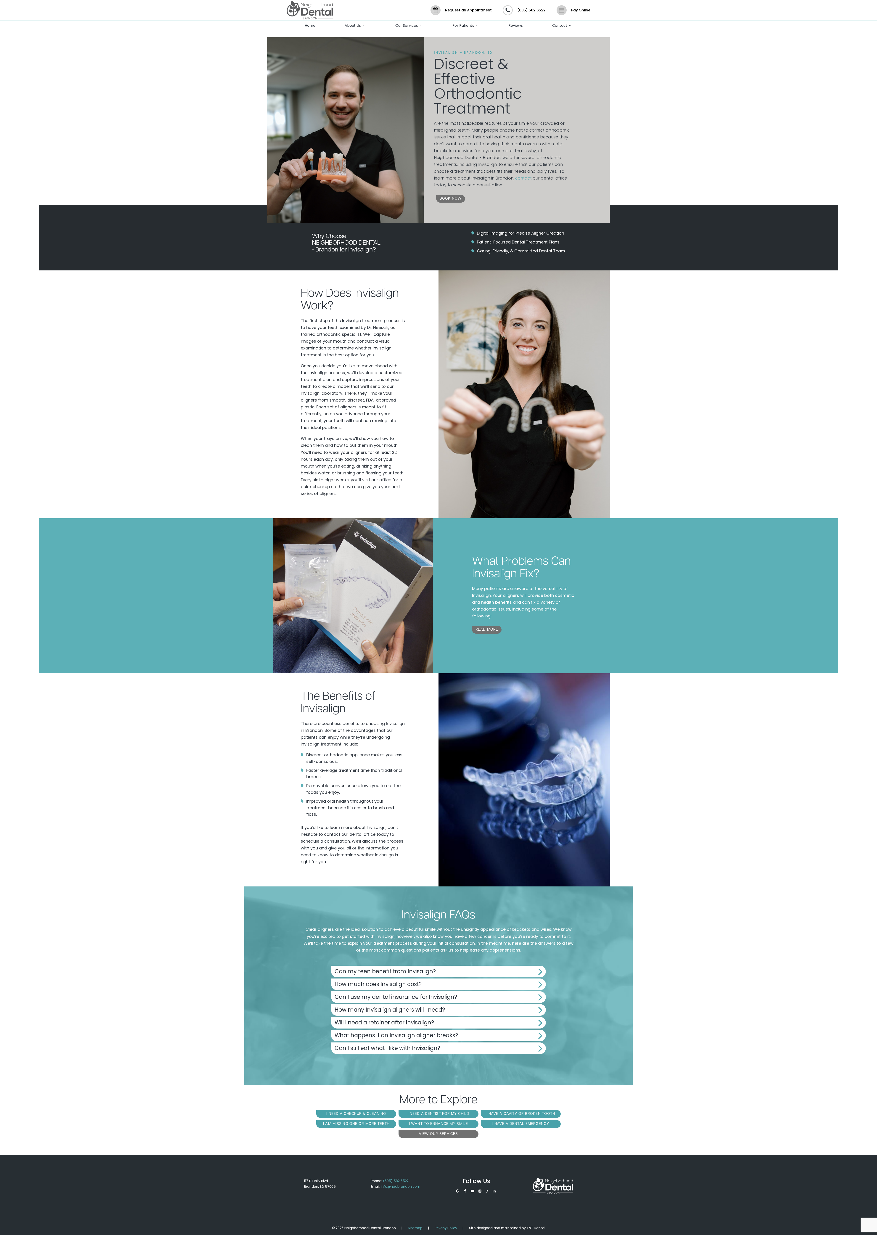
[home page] (310, 10)
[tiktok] (487, 1191)
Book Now (451, 199)
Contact (559, 25)
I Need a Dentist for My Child (438, 1114)
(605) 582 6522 (531, 10)
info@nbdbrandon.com (400, 1186)
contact (523, 178)
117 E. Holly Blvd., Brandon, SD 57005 (320, 1183)
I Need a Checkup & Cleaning (356, 1114)
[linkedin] (494, 1191)
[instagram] (479, 1191)
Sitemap (415, 1227)
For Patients (463, 25)
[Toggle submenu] (363, 26)
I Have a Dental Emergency (520, 1124)
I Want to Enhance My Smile (438, 1124)
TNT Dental (536, 1227)
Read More (486, 630)
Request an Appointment (468, 10)
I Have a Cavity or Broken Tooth (520, 1114)
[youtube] (472, 1191)
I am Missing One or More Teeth (356, 1124)
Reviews (515, 25)
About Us (353, 25)
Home (310, 25)
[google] (457, 1191)
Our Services (406, 25)
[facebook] (465, 1191)
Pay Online (580, 10)
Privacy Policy (446, 1227)
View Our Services (438, 1134)
